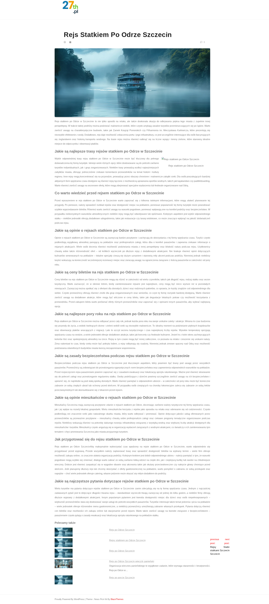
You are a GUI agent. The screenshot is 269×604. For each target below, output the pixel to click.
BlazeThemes (117, 599)
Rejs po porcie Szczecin (122, 577)
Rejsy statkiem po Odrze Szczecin (127, 540)
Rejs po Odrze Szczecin (122, 529)
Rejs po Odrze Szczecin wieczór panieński (131, 561)
